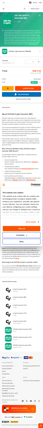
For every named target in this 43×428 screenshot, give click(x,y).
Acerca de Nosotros (7, 366)
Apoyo (4, 371)
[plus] (38, 61)
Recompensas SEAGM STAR (31, 366)
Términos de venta (7, 383)
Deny (21, 242)
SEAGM (34, 162)
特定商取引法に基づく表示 (10, 393)
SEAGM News (31, 180)
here (17, 258)
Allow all (21, 229)
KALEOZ (25, 369)
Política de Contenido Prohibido (8, 390)
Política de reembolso (8, 396)
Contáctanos (6, 374)
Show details (31, 222)
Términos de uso (7, 381)
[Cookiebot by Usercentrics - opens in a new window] (30, 184)
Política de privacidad (8, 386)
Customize (20, 235)
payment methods (27, 169)
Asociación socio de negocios (31, 381)
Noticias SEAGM (7, 369)
